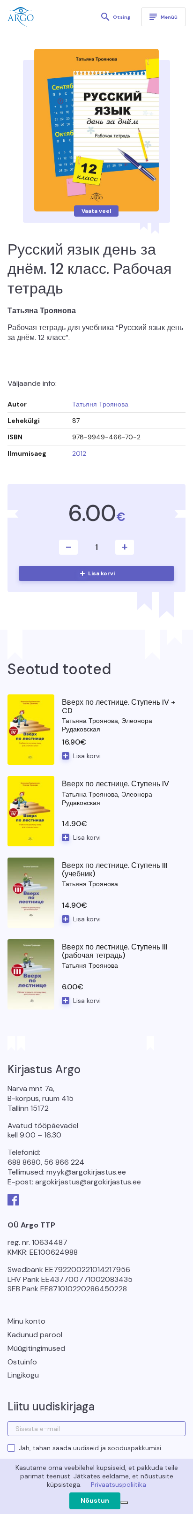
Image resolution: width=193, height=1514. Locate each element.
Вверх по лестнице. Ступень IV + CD (118, 706)
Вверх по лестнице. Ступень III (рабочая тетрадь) (115, 951)
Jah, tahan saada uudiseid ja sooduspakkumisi (90, 1448)
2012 (79, 453)
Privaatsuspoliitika (118, 1484)
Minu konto (26, 1321)
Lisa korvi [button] (87, 756)
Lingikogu (23, 1375)
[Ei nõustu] (124, 1502)
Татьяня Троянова (100, 404)
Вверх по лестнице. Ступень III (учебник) (115, 869)
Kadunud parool (34, 1335)
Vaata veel (96, 211)
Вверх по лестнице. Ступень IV (115, 784)
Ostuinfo (22, 1362)
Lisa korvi (101, 573)
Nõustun (95, 1500)
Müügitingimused (36, 1348)
